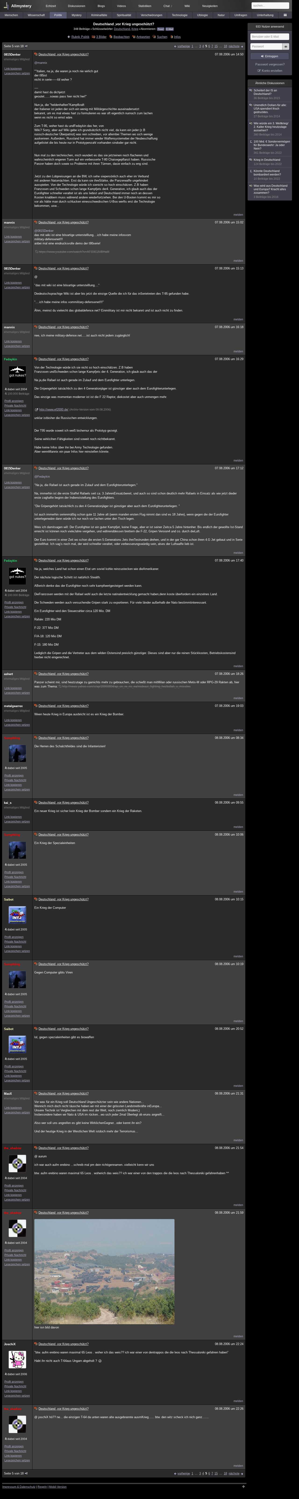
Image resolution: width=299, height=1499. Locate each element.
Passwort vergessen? (270, 64)
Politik (58, 15)
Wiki (187, 6)
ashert (8, 674)
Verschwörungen (151, 15)
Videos (121, 6)
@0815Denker (43, 231)
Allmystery (21, 6)
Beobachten (121, 37)
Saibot (8, 899)
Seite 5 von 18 (14, 46)
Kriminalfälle (99, 15)
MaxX (8, 1093)
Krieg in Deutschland (268, 162)
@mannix (40, 62)
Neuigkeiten (210, 6)
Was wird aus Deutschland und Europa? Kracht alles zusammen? (271, 191)
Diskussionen (76, 6)
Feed (161, 29)
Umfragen (241, 15)
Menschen (11, 15)
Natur (221, 15)
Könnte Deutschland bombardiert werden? (267, 174)
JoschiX (10, 1344)
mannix (9, 222)
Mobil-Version (58, 1486)
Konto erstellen (272, 70)
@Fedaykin (42, 476)
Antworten (143, 37)
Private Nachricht (15, 405)
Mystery (77, 15)
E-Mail (169, 29)
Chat (168, 6)
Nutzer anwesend (270, 26)
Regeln (42, 1486)
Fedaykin (10, 359)
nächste (234, 46)
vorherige (184, 46)
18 (225, 46)
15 (216, 46)
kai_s (7, 803)
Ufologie (202, 15)
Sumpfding (12, 738)
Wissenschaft (36, 15)
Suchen (162, 37)
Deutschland (122, 28)
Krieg (135, 28)
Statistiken (144, 6)
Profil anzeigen (14, 401)
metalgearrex (13, 706)
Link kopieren (13, 68)
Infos (177, 37)
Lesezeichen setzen (17, 73)
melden (238, 214)
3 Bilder (101, 37)
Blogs (101, 6)
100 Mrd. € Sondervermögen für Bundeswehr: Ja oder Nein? (272, 147)
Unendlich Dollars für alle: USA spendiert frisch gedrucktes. (270, 111)
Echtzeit (51, 6)
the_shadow (12, 1148)
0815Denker (12, 54)
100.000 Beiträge (18, 393)
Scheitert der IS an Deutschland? (267, 94)
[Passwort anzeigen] (285, 49)
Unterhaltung (265, 15)
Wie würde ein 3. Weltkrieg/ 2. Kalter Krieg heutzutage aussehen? (271, 129)
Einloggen (271, 56)
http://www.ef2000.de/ (53, 409)
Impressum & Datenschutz (19, 1486)
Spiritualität (124, 15)
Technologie (180, 15)
